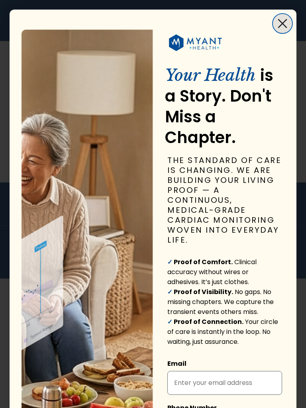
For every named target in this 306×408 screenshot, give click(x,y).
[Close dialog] (282, 23)
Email (176, 363)
